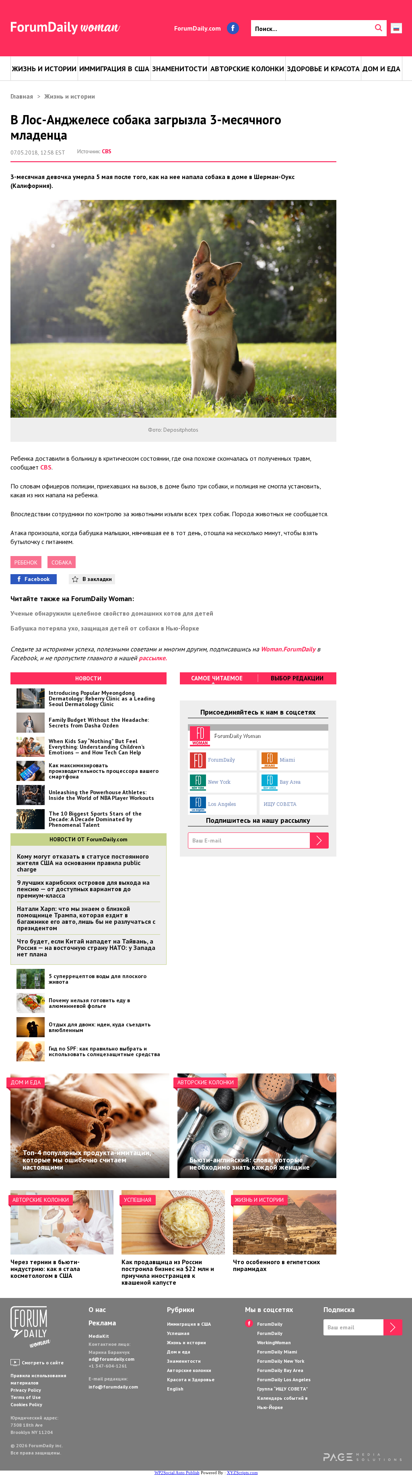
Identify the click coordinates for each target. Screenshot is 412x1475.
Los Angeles (222, 803)
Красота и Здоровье (190, 1379)
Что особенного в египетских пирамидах (276, 1265)
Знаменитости (179, 68)
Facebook (37, 579)
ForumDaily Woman (237, 735)
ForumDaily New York (280, 1361)
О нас (97, 1309)
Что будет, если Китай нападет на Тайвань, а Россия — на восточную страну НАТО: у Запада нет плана (86, 947)
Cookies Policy (26, 1404)
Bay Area (290, 781)
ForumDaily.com (197, 28)
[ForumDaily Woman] (30, 1327)
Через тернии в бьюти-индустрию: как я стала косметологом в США (45, 1268)
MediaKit (99, 1336)
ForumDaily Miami (277, 1352)
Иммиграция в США (114, 68)
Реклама (102, 1323)
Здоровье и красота (323, 68)
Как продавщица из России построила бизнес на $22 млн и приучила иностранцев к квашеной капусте (168, 1272)
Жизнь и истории (44, 68)
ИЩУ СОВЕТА (280, 803)
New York (219, 781)
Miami (287, 759)
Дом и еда (381, 68)
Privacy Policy (25, 1390)
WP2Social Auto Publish (177, 1472)
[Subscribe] (319, 840)
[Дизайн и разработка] (362, 1458)
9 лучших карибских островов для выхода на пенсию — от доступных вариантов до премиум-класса (83, 888)
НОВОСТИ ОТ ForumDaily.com (88, 839)
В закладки (97, 579)
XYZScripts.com (242, 1472)
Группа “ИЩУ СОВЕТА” (282, 1389)
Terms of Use (25, 1397)
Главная (21, 96)
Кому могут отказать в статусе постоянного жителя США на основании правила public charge (83, 862)
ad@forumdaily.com (111, 1359)
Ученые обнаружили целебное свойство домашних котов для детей (111, 613)
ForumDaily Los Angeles (284, 1379)
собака (62, 562)
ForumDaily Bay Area (280, 1370)
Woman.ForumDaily (288, 649)
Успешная (137, 1199)
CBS (106, 151)
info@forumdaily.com (113, 1387)
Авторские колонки (247, 68)
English (175, 1389)
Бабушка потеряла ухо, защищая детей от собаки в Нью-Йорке (104, 628)
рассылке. (153, 658)
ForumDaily (221, 759)
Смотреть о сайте (43, 1363)
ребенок (25, 562)
